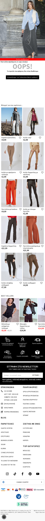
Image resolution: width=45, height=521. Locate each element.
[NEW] (28, 322)
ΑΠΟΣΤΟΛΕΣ (5, 432)
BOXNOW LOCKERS (7, 440)
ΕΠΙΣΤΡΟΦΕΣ (5, 436)
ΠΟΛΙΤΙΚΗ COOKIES (29, 404)
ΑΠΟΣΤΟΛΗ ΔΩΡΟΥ (7, 457)
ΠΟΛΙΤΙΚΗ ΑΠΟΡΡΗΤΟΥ (30, 400)
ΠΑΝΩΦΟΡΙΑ (27, 463)
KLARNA (3, 448)
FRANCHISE (26, 432)
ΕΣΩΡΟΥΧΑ (26, 467)
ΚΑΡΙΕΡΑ (25, 440)
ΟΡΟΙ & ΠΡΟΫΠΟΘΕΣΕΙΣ (31, 392)
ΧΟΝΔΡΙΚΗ (26, 436)
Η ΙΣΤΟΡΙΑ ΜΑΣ (28, 428)
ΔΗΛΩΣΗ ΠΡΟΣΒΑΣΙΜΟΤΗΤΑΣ (32, 408)
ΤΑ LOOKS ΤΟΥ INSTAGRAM (9, 461)
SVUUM (3, 444)
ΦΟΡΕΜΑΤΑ (26, 459)
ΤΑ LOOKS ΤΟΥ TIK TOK (8, 465)
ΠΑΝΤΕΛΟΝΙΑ (27, 455)
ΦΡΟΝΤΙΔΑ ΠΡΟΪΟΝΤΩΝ (30, 396)
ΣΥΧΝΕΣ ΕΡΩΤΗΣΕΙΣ (7, 453)
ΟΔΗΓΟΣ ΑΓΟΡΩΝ (6, 428)
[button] (4, 517)
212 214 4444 (8, 391)
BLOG (3, 417)
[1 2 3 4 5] (22, 30)
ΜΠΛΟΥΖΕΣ (26, 451)
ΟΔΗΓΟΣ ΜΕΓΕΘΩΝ (29, 412)
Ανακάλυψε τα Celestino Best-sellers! (22, 77)
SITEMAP (25, 415)
